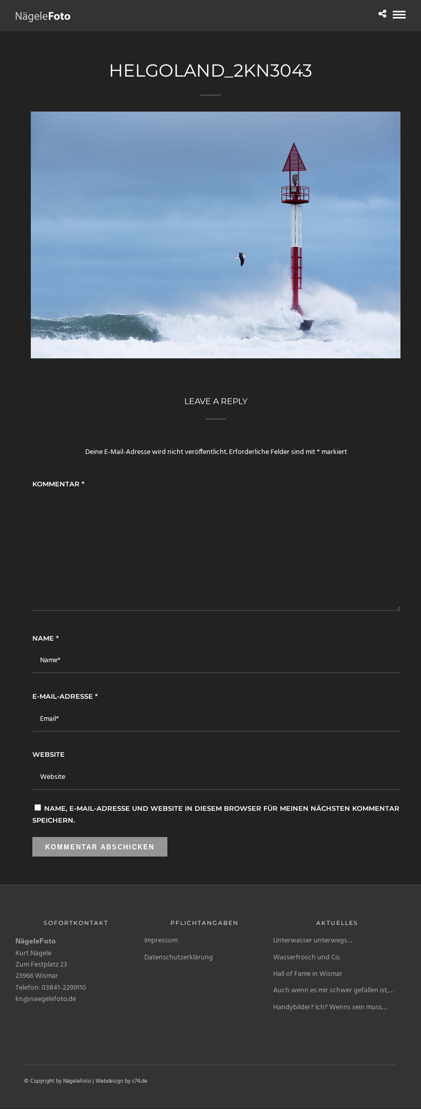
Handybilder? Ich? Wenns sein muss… (330, 1007)
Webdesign (109, 1081)
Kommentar (58, 484)
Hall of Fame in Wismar (307, 974)
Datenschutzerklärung (178, 957)
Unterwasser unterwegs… (312, 941)
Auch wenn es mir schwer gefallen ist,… (333, 990)
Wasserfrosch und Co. (306, 957)
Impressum (161, 941)
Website (48, 754)
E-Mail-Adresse (65, 696)
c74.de (139, 1081)
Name (45, 638)
